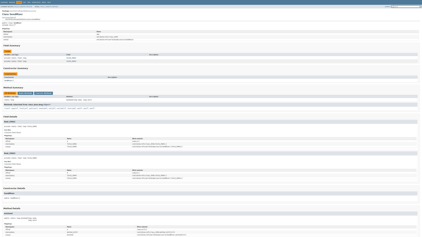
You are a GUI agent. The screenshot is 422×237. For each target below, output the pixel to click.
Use (24, 2)
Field (16, 6)
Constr (22, 6)
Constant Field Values (12, 132)
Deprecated (36, 2)
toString (71, 108)
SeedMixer (8, 80)
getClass (32, 108)
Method (29, 6)
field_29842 (71, 58)
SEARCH (387, 6)
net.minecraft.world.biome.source (23, 11)
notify (51, 108)
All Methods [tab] (10, 93)
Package (12, 2)
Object (12, 25)
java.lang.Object (8, 17)
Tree (29, 2)
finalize (22, 108)
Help (49, 2)
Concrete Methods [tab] (43, 93)
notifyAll (61, 108)
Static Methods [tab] (25, 93)
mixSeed (69, 100)
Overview (4, 2)
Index (44, 2)
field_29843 (71, 61)
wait (79, 108)
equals (14, 108)
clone (6, 108)
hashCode (42, 108)
